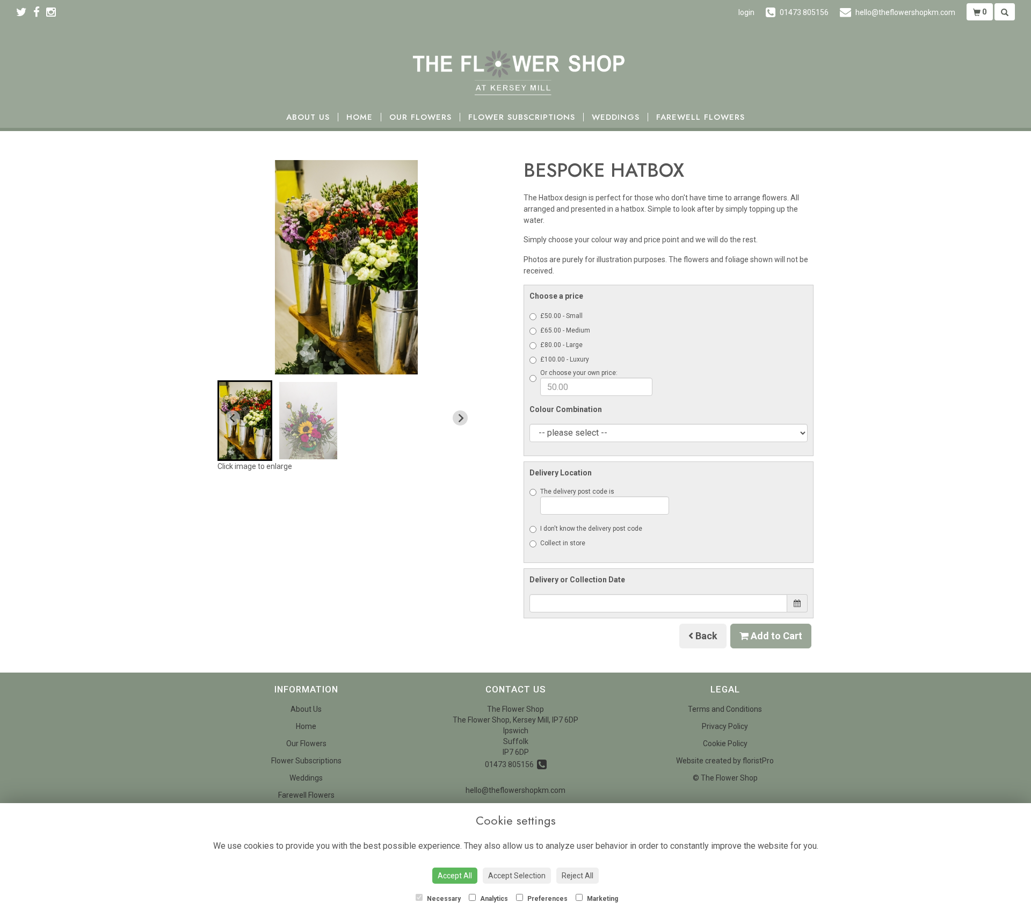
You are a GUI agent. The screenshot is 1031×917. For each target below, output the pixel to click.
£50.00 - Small (561, 316)
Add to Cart (775, 635)
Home (359, 117)
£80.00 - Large (561, 345)
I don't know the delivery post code (591, 528)
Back (705, 635)
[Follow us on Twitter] (24, 12)
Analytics (493, 898)
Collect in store (562, 543)
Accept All (455, 875)
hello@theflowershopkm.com (515, 790)
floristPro (758, 760)
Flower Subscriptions (521, 117)
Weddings (616, 117)
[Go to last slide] (232, 417)
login (746, 12)
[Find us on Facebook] (39, 12)
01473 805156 (511, 764)
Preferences (547, 898)
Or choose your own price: (579, 373)
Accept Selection (517, 875)
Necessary (443, 898)
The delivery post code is (577, 491)
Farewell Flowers (700, 117)
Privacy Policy (725, 726)
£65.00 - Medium (565, 330)
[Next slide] (460, 417)
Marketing (601, 898)
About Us (308, 117)
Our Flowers (420, 117)
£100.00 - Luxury (564, 359)
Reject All (577, 875)
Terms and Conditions (725, 709)
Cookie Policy (725, 743)
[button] (244, 420)
